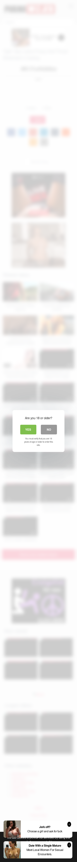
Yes (28, 429)
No (49, 429)
